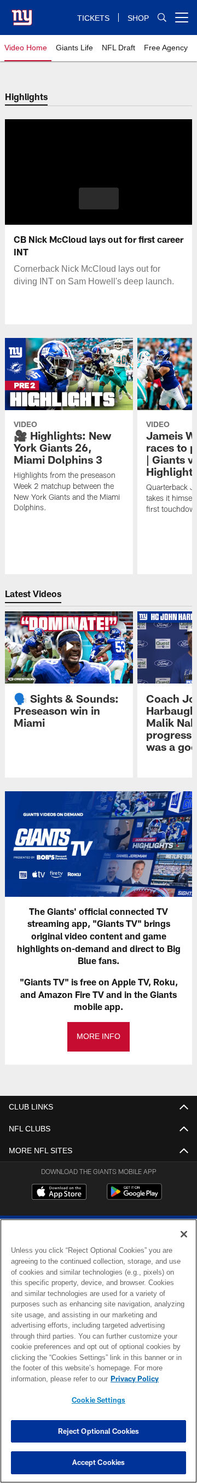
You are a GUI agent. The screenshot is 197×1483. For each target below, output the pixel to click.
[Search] (162, 17)
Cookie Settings (98, 1400)
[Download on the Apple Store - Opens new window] (59, 1193)
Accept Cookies (98, 1462)
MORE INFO (98, 1036)
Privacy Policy (48, 1378)
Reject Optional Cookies (99, 1431)
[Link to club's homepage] (22, 13)
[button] (98, 198)
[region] (98, 1351)
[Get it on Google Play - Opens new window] (134, 1197)
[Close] (184, 1234)
